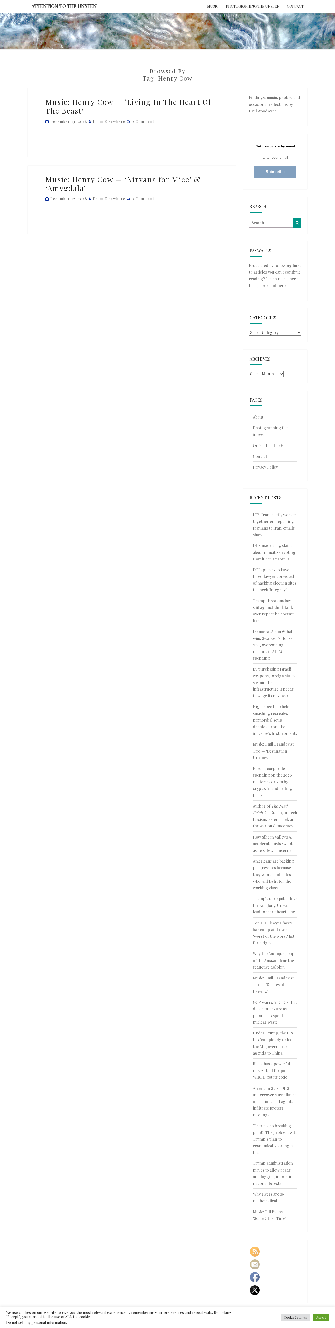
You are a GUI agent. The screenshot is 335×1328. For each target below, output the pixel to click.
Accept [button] (321, 1317)
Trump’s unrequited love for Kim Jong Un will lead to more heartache (275, 905)
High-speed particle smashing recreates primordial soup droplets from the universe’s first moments (275, 720)
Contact (295, 6)
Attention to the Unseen (64, 6)
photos (285, 97)
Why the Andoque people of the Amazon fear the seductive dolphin (275, 960)
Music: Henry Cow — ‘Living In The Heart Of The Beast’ (128, 106)
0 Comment (143, 121)
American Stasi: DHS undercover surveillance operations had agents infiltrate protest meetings (274, 1102)
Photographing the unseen (253, 6)
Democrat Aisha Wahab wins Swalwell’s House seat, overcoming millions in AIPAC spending (273, 645)
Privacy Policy (265, 467)
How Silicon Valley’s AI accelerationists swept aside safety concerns (273, 843)
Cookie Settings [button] (295, 1317)
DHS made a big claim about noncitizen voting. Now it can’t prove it (274, 552)
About (258, 416)
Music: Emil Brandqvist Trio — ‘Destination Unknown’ (273, 750)
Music (213, 6)
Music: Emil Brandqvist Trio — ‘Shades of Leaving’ (273, 984)
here (293, 278)
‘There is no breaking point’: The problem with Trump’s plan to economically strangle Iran (275, 1139)
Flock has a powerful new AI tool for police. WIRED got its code (272, 1070)
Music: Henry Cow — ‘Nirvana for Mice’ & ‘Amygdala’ (123, 183)
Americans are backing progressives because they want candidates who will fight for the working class (273, 874)
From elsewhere (109, 121)
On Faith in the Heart (272, 445)
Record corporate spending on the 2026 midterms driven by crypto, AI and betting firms (272, 782)
